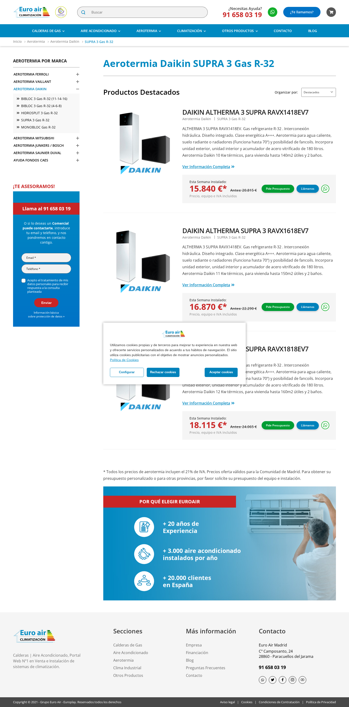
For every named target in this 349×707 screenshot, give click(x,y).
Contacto (283, 30)
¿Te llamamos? (301, 12)
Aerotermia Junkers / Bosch (39, 145)
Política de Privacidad (321, 702)
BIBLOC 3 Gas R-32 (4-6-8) (41, 106)
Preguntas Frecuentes (205, 667)
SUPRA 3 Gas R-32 (35, 120)
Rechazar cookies (163, 372)
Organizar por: (286, 92)
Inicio (18, 41)
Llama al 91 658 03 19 (46, 208)
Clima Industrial (127, 667)
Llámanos (307, 189)
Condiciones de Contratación (279, 702)
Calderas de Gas (46, 30)
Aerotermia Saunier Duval (37, 153)
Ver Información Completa (206, 166)
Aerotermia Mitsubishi (34, 138)
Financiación (197, 652)
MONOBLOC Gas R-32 (38, 127)
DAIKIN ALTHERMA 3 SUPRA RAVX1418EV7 (245, 112)
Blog (312, 30)
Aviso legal (227, 702)
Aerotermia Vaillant (32, 81)
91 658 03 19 (242, 14)
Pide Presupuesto (278, 189)
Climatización (189, 30)
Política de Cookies (124, 360)
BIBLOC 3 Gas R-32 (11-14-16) (44, 98)
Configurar (127, 372)
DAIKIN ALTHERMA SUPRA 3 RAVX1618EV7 (245, 230)
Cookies (246, 702)
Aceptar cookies (221, 372)
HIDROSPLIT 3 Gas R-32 (39, 113)
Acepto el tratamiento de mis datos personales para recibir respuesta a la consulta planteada (47, 285)
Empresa (194, 645)
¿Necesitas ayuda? (245, 8)
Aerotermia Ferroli (31, 74)
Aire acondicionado (99, 30)
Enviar (46, 303)
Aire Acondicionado (130, 652)
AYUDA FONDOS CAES (31, 160)
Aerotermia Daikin (65, 41)
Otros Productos (238, 30)
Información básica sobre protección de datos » (46, 314)
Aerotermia (147, 30)
